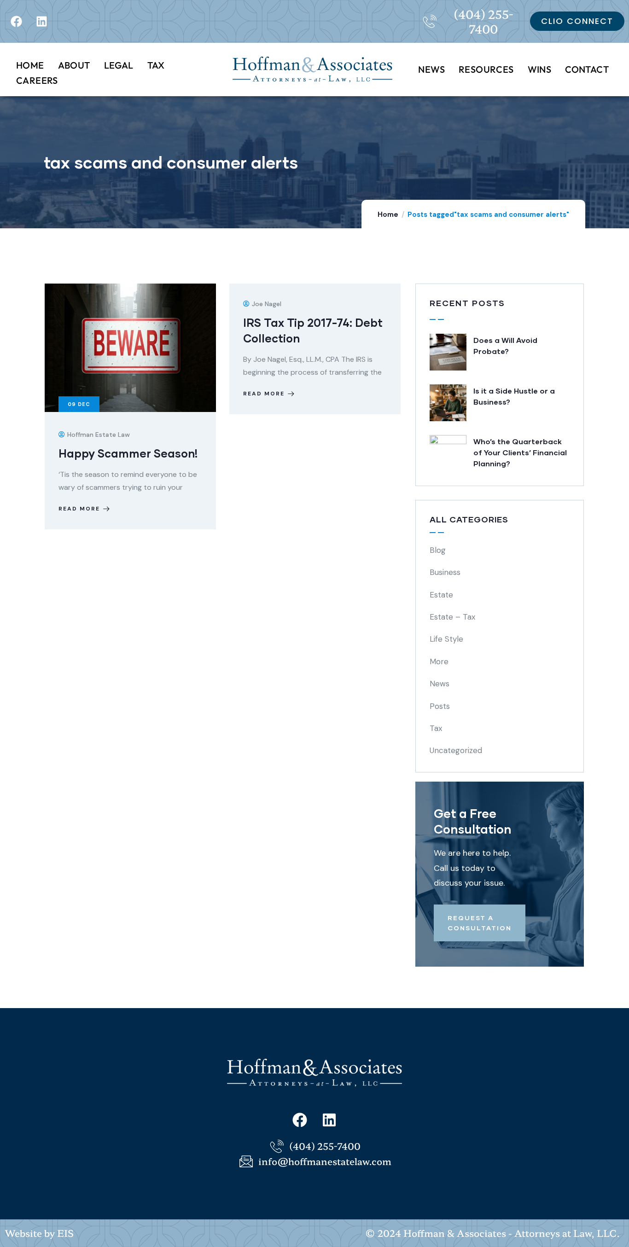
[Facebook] (16, 21)
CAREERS (37, 80)
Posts (440, 706)
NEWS (431, 69)
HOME (30, 65)
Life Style (446, 639)
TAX (156, 65)
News (439, 684)
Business (445, 572)
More (439, 661)
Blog (438, 550)
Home (388, 214)
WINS (540, 69)
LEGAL (119, 65)
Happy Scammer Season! (128, 453)
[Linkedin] (41, 21)
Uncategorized (456, 750)
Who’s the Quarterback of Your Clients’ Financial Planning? (520, 452)
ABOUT (74, 65)
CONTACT (587, 69)
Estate (441, 595)
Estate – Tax (452, 617)
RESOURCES (486, 69)
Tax (436, 728)
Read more (79, 508)
